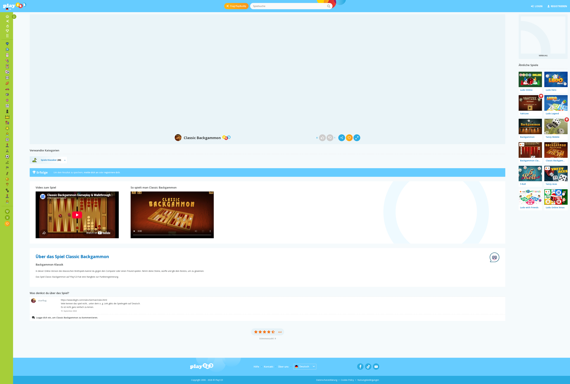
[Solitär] (7, 72)
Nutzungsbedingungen (368, 380)
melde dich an (91, 172)
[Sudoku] (7, 106)
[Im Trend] (7, 26)
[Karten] (7, 66)
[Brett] (7, 94)
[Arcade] (7, 145)
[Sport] (7, 83)
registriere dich (112, 172)
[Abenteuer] (7, 179)
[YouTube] (376, 366)
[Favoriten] (7, 223)
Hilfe (256, 366)
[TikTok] (368, 366)
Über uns (283, 366)
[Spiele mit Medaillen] (7, 217)
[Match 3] (7, 44)
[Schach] (7, 111)
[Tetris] (7, 123)
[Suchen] (329, 6)
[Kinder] (7, 134)
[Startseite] (7, 16)
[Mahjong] (7, 55)
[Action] (7, 151)
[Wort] (7, 139)
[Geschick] (7, 173)
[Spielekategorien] (7, 35)
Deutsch (304, 366)
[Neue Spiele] (7, 21)
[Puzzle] (7, 49)
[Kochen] (7, 185)
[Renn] (7, 168)
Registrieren (559, 6)
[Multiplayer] (7, 196)
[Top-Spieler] (7, 31)
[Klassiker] (7, 162)
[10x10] (7, 77)
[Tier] (7, 190)
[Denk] (7, 100)
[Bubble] (7, 61)
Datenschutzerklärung (326, 380)
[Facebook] (360, 366)
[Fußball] (7, 156)
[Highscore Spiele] (7, 211)
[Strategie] (7, 117)
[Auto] (7, 89)
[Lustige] (7, 128)
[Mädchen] (7, 202)
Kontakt (268, 366)
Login (539, 6)
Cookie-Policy (347, 380)
